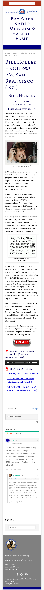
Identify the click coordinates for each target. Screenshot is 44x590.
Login (36, 409)
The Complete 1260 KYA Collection (22, 373)
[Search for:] (22, 3)
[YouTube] (26, 575)
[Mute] (30, 363)
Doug (16, 479)
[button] (38, 47)
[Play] (8, 363)
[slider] (35, 362)
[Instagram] (21, 575)
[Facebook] (17, 575)
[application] (22, 362)
